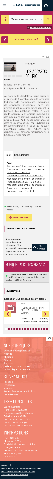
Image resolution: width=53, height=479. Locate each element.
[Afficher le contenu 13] (39, 329)
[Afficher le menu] (4, 5)
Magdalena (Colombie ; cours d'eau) (26, 185)
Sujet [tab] (8, 155)
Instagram (9, 385)
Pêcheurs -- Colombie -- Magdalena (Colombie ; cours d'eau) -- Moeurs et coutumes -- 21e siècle (26, 169)
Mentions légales (12, 453)
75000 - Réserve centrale (34, 274)
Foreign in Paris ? (12, 447)
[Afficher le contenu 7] (22, 329)
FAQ (6, 438)
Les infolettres (11, 394)
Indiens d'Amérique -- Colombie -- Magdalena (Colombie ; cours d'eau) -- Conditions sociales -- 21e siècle (26, 178)
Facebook (9, 382)
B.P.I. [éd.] (20, 88)
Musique (8, 357)
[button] (47, 5)
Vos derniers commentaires (18, 425)
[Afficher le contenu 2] (9, 329)
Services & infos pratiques (17, 350)
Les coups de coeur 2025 (16, 419)
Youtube (8, 388)
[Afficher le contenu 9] (28, 329)
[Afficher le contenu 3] (12, 329)
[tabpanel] (26, 177)
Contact (14, 438)
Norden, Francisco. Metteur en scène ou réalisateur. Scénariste (34, 321)
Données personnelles (25, 450)
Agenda (8, 354)
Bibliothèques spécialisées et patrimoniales (21, 468)
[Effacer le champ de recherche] (41, 19)
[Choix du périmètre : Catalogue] (5, 19)
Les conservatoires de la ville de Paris (18, 471)
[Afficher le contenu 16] (47, 329)
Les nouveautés (12, 406)
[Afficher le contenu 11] (33, 329)
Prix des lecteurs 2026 (15, 416)
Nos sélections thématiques (18, 413)
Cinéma (8, 360)
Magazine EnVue (12, 441)
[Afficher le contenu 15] (44, 329)
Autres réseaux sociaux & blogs (19, 391)
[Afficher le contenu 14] (41, 329)
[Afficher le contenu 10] (31, 329)
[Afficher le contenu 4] (14, 329)
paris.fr (4, 465)
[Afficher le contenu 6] (20, 329)
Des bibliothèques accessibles (19, 444)
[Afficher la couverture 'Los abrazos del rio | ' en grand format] (10, 66)
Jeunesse (8, 363)
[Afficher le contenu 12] (36, 329)
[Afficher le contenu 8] (25, 329)
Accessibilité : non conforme (14, 474)
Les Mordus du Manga (15, 422)
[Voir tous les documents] (45, 299)
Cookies (8, 450)
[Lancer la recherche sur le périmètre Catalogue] (47, 19)
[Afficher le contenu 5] (17, 329)
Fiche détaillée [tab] (21, 155)
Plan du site (10, 456)
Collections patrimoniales (17, 366)
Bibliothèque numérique (17, 369)
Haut (49, 338)
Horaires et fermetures (15, 410)
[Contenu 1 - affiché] (6, 329)
